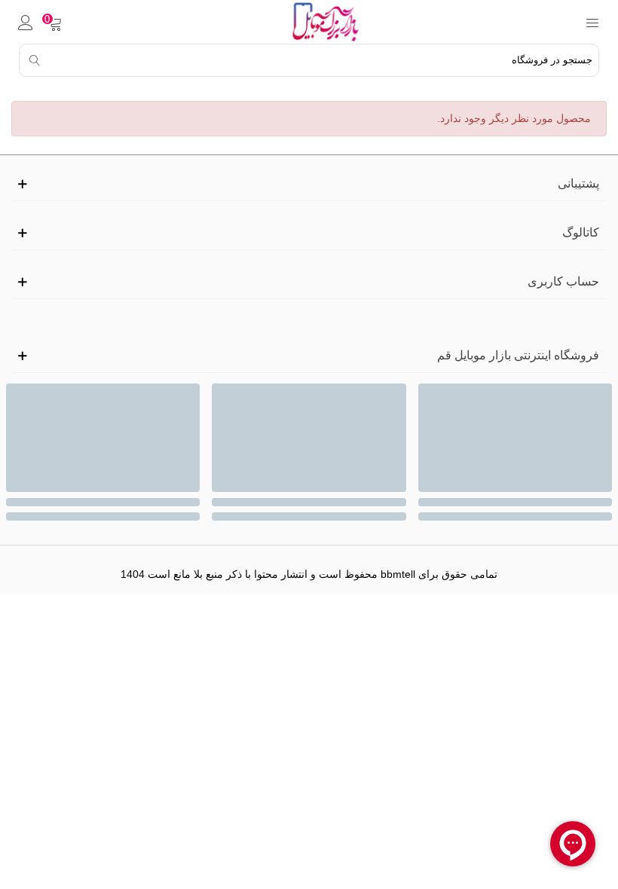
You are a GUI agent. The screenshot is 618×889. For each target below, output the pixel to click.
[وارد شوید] (25, 22)
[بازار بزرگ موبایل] (323, 22)
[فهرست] (592, 22)
